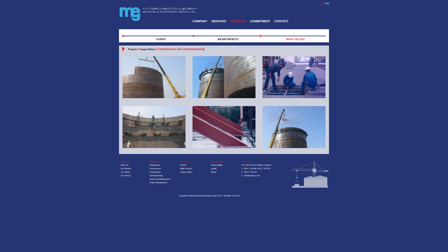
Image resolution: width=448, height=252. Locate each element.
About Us (125, 165)
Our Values (125, 172)
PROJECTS (238, 21)
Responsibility (217, 165)
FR (327, 3)
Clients (183, 165)
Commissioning (156, 175)
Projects (132, 49)
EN (322, 3)
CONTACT (281, 21)
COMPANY (199, 21)
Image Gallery (147, 49)
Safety (213, 172)
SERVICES (218, 21)
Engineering (155, 165)
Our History (126, 175)
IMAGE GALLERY (295, 39)
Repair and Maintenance (160, 179)
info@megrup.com (252, 175)
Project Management (158, 182)
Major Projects (186, 168)
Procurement (155, 168)
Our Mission (126, 168)
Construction (155, 172)
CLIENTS (161, 39)
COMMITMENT (260, 21)
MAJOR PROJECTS (228, 39)
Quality (214, 168)
